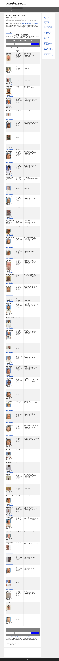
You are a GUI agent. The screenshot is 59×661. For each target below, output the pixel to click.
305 (15, 636)
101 (26, 636)
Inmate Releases (14, 3)
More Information (9, 63)
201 (28, 636)
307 (19, 636)
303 (12, 636)
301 (30, 636)
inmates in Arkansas (9, 642)
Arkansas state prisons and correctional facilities (29, 23)
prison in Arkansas (9, 33)
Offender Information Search (11, 641)
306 (17, 636)
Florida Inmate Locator (48, 22)
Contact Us (16, 10)
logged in (11, 651)
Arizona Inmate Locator (48, 25)
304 (13, 636)
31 (23, 636)
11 (20, 636)
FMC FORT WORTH (47, 54)
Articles (11, 10)
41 (25, 636)
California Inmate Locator (48, 23)
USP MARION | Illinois (47, 33)
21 (22, 636)
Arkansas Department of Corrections (25, 22)
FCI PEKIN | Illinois (47, 37)
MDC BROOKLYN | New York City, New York (13, 643)
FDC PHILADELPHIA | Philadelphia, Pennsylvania (14, 644)
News (7, 10)
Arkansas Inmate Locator (48, 50)
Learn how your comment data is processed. (26, 654)
